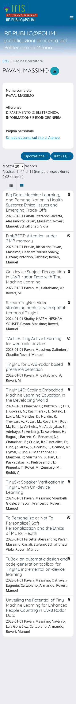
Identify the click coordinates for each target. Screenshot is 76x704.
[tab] (11, 185)
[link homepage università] (22, 18)
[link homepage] (15, 8)
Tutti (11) (60, 156)
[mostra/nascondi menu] (71, 18)
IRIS (6, 61)
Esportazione (34, 156)
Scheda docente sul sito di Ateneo (33, 137)
